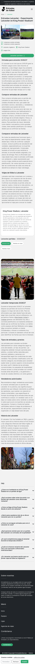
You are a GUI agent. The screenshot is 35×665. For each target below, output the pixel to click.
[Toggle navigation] (32, 9)
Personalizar (6, 661)
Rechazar (16, 661)
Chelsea (3, 319)
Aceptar (24, 661)
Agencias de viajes (7, 626)
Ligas (3, 621)
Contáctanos (7, 644)
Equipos (4, 616)
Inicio (3, 611)
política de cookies (19, 657)
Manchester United (21, 317)
